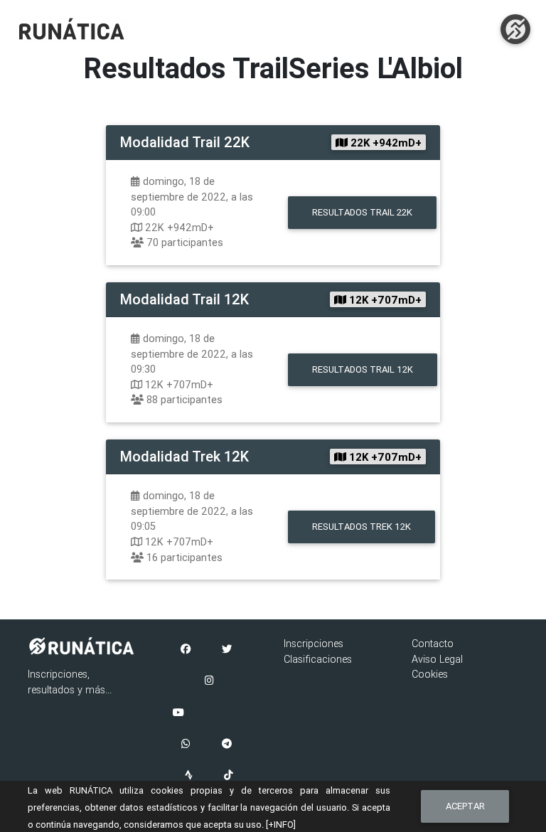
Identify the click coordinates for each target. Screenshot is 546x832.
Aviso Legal (437, 659)
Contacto (433, 643)
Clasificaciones (318, 659)
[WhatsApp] (186, 744)
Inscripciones (313, 643)
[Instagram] (209, 681)
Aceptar (465, 806)
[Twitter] (226, 649)
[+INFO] (281, 824)
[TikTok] (229, 775)
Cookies (430, 674)
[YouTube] (178, 713)
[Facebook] (185, 649)
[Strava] (188, 775)
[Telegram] (226, 744)
